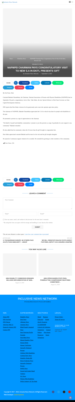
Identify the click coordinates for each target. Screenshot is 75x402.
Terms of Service (60, 319)
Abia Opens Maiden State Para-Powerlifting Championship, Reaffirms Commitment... (55, 280)
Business (45, 317)
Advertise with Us (8, 324)
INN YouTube (7, 319)
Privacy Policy (59, 317)
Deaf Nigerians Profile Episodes (26, 334)
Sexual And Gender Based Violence (27, 372)
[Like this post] (16, 83)
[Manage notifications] (70, 397)
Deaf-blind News (25, 337)
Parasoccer (40, 335)
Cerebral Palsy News (26, 355)
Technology (41, 330)
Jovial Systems (19, 394)
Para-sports (47, 332)
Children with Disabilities (27, 353)
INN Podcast (6, 322)
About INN (6, 317)
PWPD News (24, 368)
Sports (47, 335)
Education (40, 319)
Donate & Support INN (9, 327)
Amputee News (24, 324)
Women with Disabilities (27, 379)
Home (11, 58)
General (48, 330)
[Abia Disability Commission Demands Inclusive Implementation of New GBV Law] (20, 264)
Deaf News (23, 319)
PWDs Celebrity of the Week (28, 381)
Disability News (21, 58)
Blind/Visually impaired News (27, 329)
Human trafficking (25, 345)
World (39, 317)
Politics (40, 332)
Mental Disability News (26, 340)
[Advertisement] (37, 161)
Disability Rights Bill (26, 358)
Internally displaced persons (25, 349)
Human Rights (24, 342)
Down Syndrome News (26, 361)
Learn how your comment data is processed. (37, 234)
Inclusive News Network (31, 73)
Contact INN (6, 330)
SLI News (23, 376)
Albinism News (24, 322)
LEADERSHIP (42, 324)
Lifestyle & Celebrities (44, 327)
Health (47, 319)
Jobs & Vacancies (42, 322)
